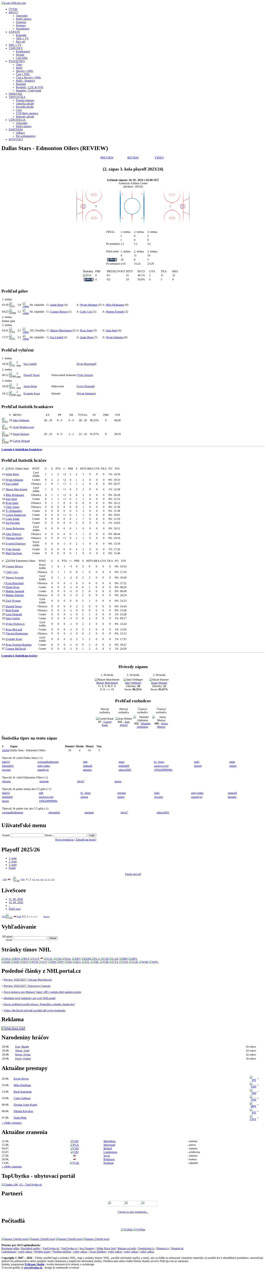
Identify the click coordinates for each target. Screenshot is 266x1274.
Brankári (21, 84)
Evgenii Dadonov (16, 543)
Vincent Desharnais (17, 633)
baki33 (6, 761)
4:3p (37, 880)
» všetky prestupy (12, 1122)
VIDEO (159, 157)
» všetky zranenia (12, 1166)
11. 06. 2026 (16, 899)
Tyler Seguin (84, 375)
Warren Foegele (115, 311)
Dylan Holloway (15, 623)
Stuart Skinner (21, 434)
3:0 (53, 880)
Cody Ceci (86, 311)
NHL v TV (22, 38)
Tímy (19, 64)
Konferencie (23, 51)
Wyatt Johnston (89, 304)
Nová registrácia (64, 839)
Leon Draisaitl (85, 386)
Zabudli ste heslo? (86, 839)
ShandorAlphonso (144, 725)
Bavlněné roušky (31, 1248)
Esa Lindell (56, 337)
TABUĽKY (16, 48)
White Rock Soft (106, 1248)
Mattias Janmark (15, 591)
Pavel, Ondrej (23, 1058)
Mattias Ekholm (15, 595)
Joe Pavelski (13, 522)
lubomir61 (8, 765)
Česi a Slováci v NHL (28, 77)
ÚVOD (13, 9)
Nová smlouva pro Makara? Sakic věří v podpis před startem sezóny (42, 992)
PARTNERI (16, 129)
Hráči (19, 67)
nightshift (124, 765)
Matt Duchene (14, 553)
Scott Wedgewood (23, 427)
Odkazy (20, 132)
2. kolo (13, 861)
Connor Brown (58, 311)
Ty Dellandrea (14, 510)
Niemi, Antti (22, 1050)
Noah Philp (20, 1117)
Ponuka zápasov (25, 100)
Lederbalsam (8, 1251)
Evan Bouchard (86, 363)
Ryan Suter (86, 330)
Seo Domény (86, 1248)
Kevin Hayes (21, 1078)
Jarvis (107, 1155)
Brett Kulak (12, 610)
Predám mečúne (62, 1251)
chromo (6, 781)
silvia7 (81, 781)
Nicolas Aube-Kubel (25, 1104)
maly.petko (43, 765)
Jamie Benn (57, 304)
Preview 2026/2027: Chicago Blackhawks (28, 979)
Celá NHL (22, 57)
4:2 (49, 880)
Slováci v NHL (24, 71)
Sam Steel (111, 330)
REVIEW (133, 157)
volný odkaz (25, 1251)
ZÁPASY (14, 31)
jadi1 (197, 761)
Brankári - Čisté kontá (28, 90)
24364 (5, 750)
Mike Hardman (22, 1085)
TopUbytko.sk (51, 1248)
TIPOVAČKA (17, 97)
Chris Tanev (13, 506)
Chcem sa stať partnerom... (133, 1211)
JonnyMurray (162, 725)
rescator (6, 769)
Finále (12, 868)
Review (46, 916)
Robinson (109, 1159)
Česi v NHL (23, 74)
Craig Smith (12, 518)
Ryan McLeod (14, 629)
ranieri (233, 765)
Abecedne (22, 15)
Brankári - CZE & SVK (29, 87)
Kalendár (21, 35)
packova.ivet (161, 765)
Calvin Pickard (21, 440)
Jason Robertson (15, 528)
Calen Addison (22, 1098)
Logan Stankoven (16, 514)
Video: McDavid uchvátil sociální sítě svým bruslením (34, 1010)
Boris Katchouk (23, 1091)
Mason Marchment (61, 330)
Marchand (109, 1144)
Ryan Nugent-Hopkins (18, 644)
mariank (44, 781)
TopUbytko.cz (69, 1248)
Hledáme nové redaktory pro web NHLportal (29, 998)
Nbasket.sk (177, 1248)
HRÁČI (13, 12)
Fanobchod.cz (146, 1248)
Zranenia (21, 22)
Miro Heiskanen (115, 304)
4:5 (34, 880)
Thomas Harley (14, 538)
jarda (232, 761)
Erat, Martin (22, 1046)
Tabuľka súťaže (25, 103)
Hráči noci (15, 908)
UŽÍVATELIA (17, 119)
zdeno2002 (125, 769)
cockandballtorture (48, 761)
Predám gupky (42, 1251)
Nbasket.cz (162, 1248)
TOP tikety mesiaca (27, 113)
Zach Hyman (13, 600)
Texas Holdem (97, 1251)
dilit (85, 761)
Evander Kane (32, 393)
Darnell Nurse (32, 375)
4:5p (42, 880)
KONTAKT (16, 139)
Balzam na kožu (127, 1248)
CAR (5, 879)
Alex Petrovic (13, 534)
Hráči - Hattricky (25, 80)
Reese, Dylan (23, 1054)
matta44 (87, 765)
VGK (22, 879)
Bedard (108, 1148)
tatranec (87, 769)
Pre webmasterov (26, 136)
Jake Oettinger (21, 420)
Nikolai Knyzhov (23, 1111)
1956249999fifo (163, 769)
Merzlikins (110, 1141)
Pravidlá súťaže (25, 106)
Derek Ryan (12, 587)
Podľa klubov (24, 18)
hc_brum (159, 761)
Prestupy (21, 25)
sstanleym (43, 769)
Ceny (19, 110)
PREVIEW (106, 157)
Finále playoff (133, 874)
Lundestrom (110, 1152)
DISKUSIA (15, 93)
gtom (121, 761)
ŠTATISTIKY (17, 61)
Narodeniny (22, 28)
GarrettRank (106, 723)
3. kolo (13, 864)
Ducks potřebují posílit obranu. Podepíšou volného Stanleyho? (39, 1004)
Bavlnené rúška (10, 1248)
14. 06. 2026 (16, 902)
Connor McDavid (16, 648)
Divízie (20, 54)
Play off (20, 41)
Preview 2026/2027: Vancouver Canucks (27, 985)
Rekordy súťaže (25, 116)
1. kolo (13, 858)
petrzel (198, 765)
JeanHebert (125, 723)
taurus (118, 781)
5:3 (46, 880)
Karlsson (109, 1162)
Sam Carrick (13, 618)
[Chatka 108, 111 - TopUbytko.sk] (21, 1184)
